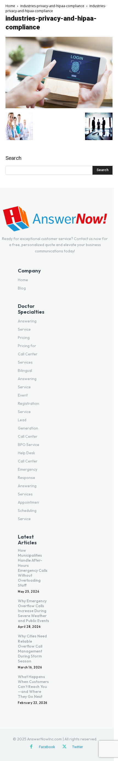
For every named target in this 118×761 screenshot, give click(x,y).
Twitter (77, 747)
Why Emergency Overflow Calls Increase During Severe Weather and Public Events (33, 610)
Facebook (47, 747)
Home (10, 6)
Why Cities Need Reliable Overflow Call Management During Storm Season (32, 649)
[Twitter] (64, 747)
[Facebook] (31, 747)
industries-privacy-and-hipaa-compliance (52, 6)
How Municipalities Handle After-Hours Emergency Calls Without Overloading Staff (32, 568)
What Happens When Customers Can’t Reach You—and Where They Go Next (33, 686)
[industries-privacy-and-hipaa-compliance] (59, 107)
